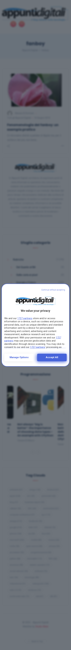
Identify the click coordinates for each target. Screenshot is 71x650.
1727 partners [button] (24, 318)
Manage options (19, 357)
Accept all (52, 357)
